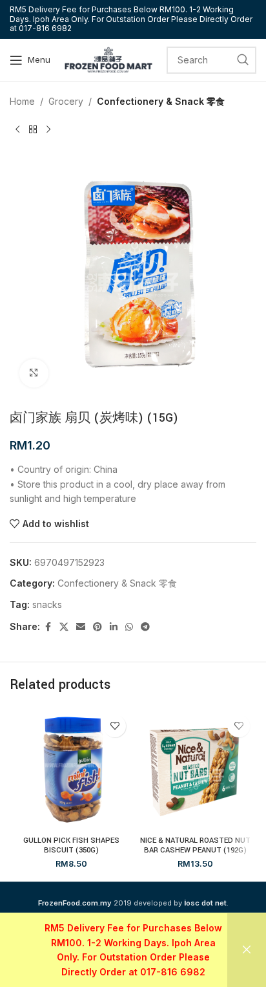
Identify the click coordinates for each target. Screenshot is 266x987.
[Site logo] (108, 58)
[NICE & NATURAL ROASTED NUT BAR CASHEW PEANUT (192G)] (195, 769)
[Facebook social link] (48, 627)
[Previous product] (17, 129)
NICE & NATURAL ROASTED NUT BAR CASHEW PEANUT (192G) (195, 845)
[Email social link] (80, 627)
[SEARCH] (242, 60)
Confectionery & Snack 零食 (161, 101)
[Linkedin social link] (113, 627)
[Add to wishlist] (114, 726)
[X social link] (64, 627)
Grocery (65, 101)
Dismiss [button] (246, 950)
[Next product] (48, 129)
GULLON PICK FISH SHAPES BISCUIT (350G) (71, 845)
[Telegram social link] (145, 627)
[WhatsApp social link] (129, 627)
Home (22, 101)
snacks (47, 604)
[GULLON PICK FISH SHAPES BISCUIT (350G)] (71, 769)
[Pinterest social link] (97, 627)
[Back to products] (33, 129)
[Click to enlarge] (33, 373)
